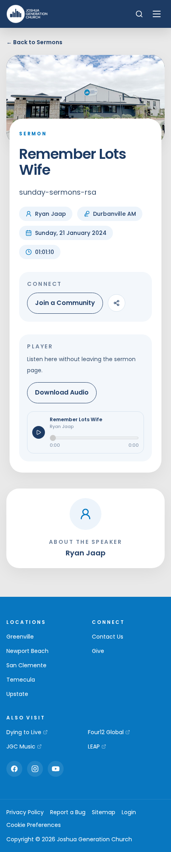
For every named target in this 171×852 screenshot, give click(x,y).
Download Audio (62, 392)
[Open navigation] (157, 14)
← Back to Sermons (34, 42)
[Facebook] (14, 769)
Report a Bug (68, 812)
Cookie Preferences (33, 825)
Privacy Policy (25, 812)
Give (98, 651)
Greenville (20, 637)
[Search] (139, 14)
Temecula (20, 680)
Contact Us (107, 637)
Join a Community (65, 302)
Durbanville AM (114, 214)
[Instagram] (35, 769)
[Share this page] (116, 303)
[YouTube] (56, 769)
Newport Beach (27, 651)
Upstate (17, 694)
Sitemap (103, 812)
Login (129, 812)
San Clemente (26, 665)
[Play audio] (38, 432)
